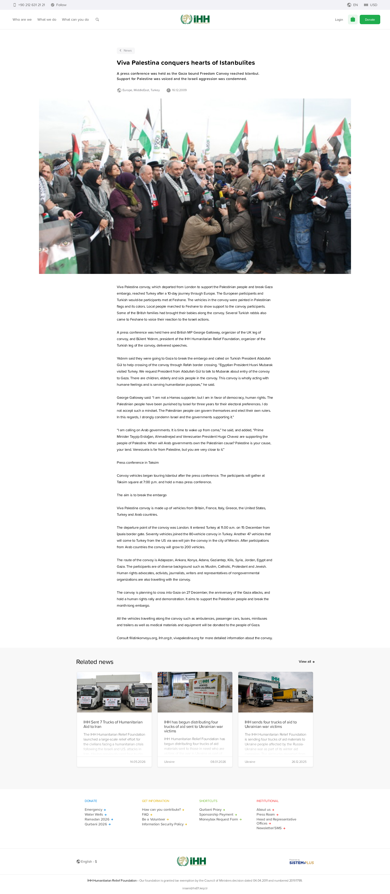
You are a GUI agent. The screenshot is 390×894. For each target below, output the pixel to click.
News (128, 50)
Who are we (22, 19)
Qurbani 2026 (96, 824)
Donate (370, 19)
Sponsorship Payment (216, 814)
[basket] (353, 19)
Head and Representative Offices (276, 821)
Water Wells (94, 814)
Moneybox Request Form (218, 819)
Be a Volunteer (153, 819)
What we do (46, 19)
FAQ (145, 814)
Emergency (93, 810)
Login (339, 19)
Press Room (266, 814)
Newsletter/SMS (269, 828)
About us (264, 810)
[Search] (97, 19)
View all (305, 661)
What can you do (75, 19)
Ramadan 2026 (97, 819)
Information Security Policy (162, 824)
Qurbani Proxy (210, 810)
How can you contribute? (161, 810)
